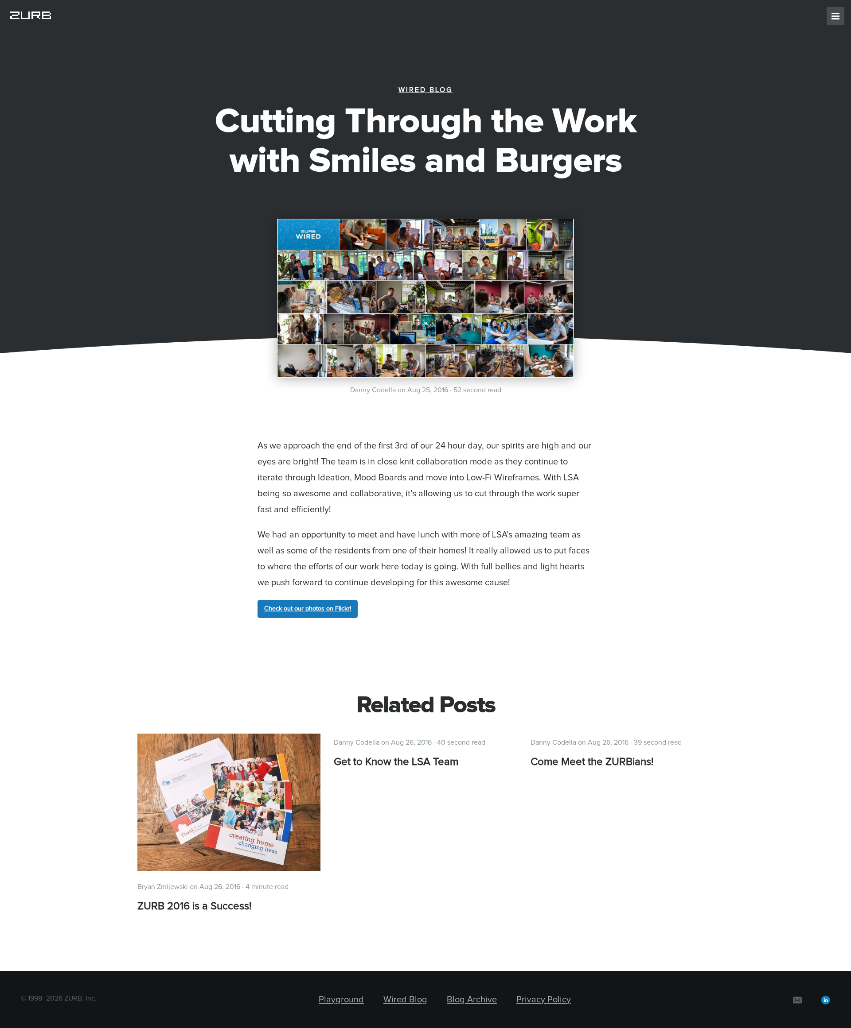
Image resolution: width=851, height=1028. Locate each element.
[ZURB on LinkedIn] (825, 999)
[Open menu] (835, 16)
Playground (341, 999)
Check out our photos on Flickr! (307, 609)
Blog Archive (472, 999)
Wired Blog (425, 89)
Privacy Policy (543, 999)
